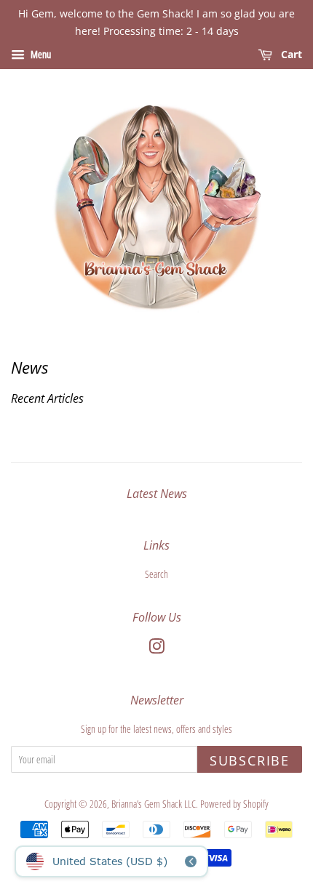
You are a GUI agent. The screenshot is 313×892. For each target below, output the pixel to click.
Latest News (157, 494)
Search (156, 574)
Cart (290, 54)
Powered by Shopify (234, 804)
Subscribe (250, 760)
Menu (39, 54)
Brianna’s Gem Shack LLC (153, 804)
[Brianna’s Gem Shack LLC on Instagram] (156, 649)
